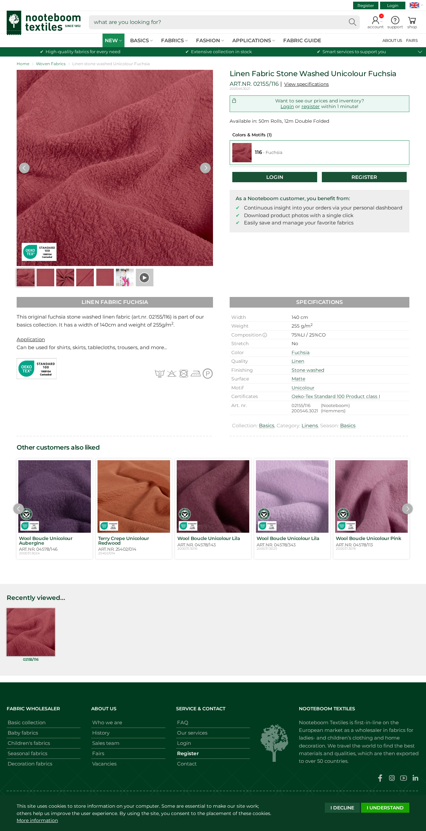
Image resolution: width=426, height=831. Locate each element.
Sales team (105, 743)
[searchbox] (224, 22)
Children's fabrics (29, 743)
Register (365, 5)
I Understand (385, 808)
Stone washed (308, 370)
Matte (298, 379)
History (100, 733)
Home (23, 63)
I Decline (342, 808)
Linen (298, 361)
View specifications (306, 84)
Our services (192, 733)
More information (37, 820)
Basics (266, 425)
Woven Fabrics (51, 63)
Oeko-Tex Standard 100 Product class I (336, 396)
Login (392, 5)
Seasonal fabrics (27, 753)
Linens (310, 425)
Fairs (98, 753)
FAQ (182, 722)
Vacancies (104, 764)
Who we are (107, 722)
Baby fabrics (23, 733)
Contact (187, 764)
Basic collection (27, 722)
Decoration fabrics (30, 764)
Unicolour (303, 388)
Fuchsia (301, 352)
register (311, 106)
